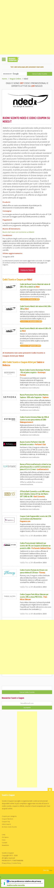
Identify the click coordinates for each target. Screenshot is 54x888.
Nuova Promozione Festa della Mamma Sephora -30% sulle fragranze (34, 395)
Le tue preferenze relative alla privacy (25, 881)
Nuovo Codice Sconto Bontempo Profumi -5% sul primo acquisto (35, 371)
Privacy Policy (6, 863)
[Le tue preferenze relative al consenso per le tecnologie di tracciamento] (4, 883)
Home (4, 79)
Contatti (4, 842)
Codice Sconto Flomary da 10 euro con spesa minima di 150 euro (33, 571)
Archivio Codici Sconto (9, 827)
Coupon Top (6, 821)
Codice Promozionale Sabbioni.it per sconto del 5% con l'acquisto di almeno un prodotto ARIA (35, 545)
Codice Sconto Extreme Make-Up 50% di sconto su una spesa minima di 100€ (34, 418)
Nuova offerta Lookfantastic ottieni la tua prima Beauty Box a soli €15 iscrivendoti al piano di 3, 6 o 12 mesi (35, 466)
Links (3, 835)
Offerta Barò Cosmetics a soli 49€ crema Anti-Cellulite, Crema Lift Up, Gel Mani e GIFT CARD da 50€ (34, 494)
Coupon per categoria (9, 816)
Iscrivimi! (27, 707)
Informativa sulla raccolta (14, 885)
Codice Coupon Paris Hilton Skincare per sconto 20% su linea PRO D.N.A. (34, 595)
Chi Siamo (5, 837)
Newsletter (5, 845)
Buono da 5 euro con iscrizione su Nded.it (18, 232)
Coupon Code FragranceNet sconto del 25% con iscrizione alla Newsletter (35, 517)
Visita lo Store (27, 270)
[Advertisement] (27, 27)
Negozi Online (15, 79)
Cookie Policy (16, 863)
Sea (50, 870)
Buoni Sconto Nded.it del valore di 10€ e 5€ (35, 328)
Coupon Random (7, 819)
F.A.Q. (4, 840)
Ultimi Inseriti (6, 824)
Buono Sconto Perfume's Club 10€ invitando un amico (32, 443)
